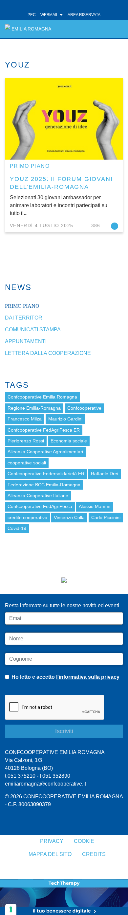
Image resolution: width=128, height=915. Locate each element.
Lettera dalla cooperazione (48, 353)
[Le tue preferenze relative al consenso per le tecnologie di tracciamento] (10, 909)
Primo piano (30, 166)
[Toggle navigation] (114, 29)
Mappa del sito (50, 854)
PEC (32, 14)
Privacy (51, 841)
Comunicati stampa (33, 329)
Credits (94, 854)
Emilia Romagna (31, 29)
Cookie (84, 841)
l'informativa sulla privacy (87, 677)
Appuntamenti (26, 341)
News (18, 287)
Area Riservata (84, 14)
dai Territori (24, 318)
